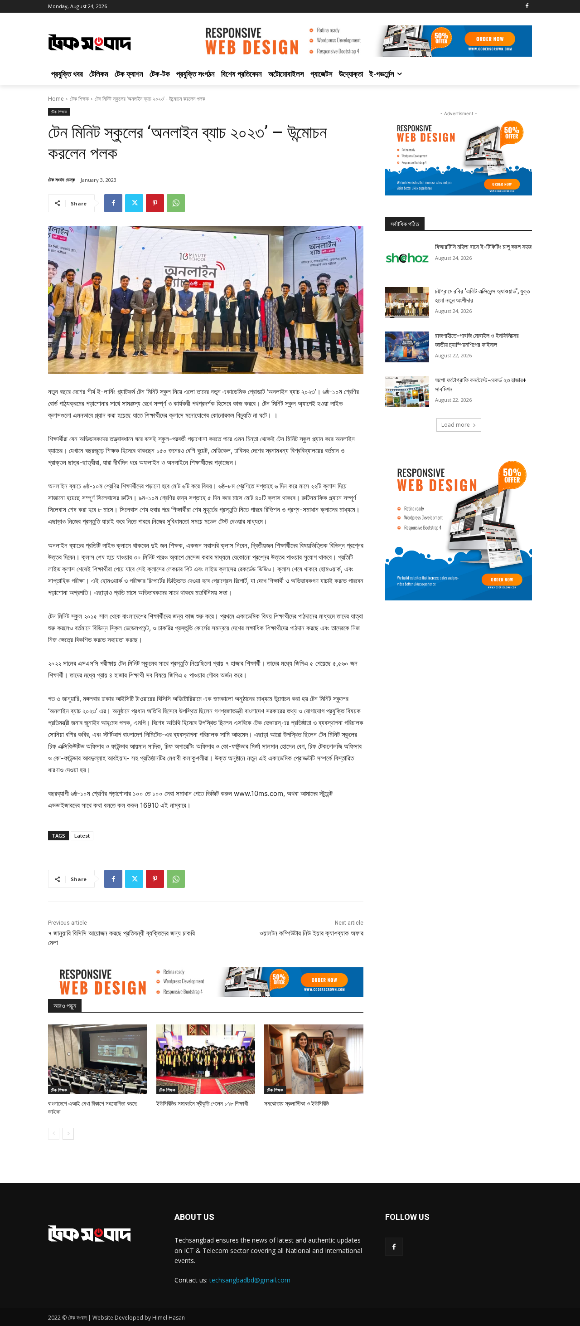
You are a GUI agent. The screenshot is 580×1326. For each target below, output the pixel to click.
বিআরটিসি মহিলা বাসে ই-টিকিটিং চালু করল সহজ (483, 246)
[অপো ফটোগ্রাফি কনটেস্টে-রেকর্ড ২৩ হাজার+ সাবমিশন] (407, 391)
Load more (455, 425)
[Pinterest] (155, 203)
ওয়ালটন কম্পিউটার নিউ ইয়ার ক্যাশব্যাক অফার (311, 933)
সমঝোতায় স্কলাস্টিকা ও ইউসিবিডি (296, 1103)
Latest (82, 835)
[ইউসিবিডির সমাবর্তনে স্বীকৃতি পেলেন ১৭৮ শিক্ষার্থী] (206, 1059)
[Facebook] (527, 6)
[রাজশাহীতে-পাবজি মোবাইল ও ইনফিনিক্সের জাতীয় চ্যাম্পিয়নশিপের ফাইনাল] (407, 347)
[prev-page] (53, 1134)
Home (56, 98)
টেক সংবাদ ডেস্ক (61, 179)
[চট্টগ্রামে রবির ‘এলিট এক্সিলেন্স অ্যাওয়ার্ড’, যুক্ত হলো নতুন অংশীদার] (407, 302)
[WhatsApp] (176, 203)
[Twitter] (134, 203)
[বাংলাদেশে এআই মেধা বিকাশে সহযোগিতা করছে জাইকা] (97, 1059)
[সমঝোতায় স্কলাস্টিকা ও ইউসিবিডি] (313, 1059)
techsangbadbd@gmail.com (249, 1280)
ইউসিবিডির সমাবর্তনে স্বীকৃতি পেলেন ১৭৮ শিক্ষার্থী (202, 1103)
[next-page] (68, 1134)
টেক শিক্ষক (79, 98)
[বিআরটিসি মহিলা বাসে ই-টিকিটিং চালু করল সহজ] (407, 258)
